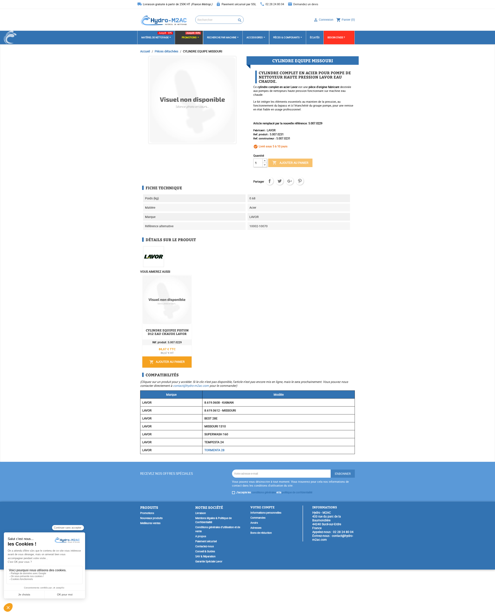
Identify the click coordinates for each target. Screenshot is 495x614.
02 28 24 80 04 (343, 532)
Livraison (200, 513)
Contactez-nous (204, 546)
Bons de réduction (261, 533)
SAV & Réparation (205, 556)
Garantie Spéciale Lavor (208, 561)
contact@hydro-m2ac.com (191, 385)
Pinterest (300, 181)
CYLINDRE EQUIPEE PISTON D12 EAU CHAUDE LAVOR (167, 332)
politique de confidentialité (297, 492)
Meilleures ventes (150, 523)
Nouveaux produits (151, 518)
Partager (269, 181)
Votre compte (262, 507)
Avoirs (254, 522)
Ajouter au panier (290, 162)
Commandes (257, 517)
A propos (200, 536)
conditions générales (264, 492)
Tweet (279, 181)
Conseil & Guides (205, 551)
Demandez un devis (305, 4)
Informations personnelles (265, 512)
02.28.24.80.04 (274, 4)
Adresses (255, 527)
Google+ (290, 181)
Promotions (147, 513)
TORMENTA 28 (214, 450)
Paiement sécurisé (206, 541)
